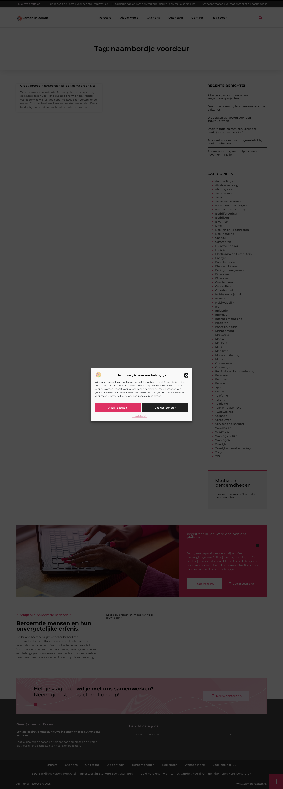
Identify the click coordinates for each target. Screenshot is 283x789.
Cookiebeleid (139, 416)
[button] (186, 375)
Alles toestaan (117, 407)
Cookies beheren (165, 407)
